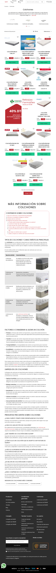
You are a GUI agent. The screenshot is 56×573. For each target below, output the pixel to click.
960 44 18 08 (14, 1)
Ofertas (8, 510)
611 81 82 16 (21, 1)
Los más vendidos (10, 502)
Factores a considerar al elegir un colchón (17, 217)
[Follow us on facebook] (34, 540)
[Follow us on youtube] (36, 540)
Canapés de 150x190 (11, 524)
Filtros (36, 31)
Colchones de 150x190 (35, 483)
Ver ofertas (25, 108)
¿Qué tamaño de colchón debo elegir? (18, 225)
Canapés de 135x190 (11, 522)
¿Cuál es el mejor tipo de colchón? (17, 224)
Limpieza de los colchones (14, 219)
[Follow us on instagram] (39, 540)
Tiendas (8, 505)
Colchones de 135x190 (23, 483)
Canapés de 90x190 (11, 519)
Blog (7, 507)
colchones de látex (23, 314)
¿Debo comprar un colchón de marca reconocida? (21, 233)
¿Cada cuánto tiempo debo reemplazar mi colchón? (22, 222)
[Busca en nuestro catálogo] (42, 2)
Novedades (9, 500)
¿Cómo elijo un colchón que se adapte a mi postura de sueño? (25, 227)
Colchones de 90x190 (10, 483)
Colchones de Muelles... (28, 24)
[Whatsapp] (3, 565)
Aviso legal (24, 504)
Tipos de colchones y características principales (19, 215)
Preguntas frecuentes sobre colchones (17, 220)
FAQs (22, 512)
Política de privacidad (26, 509)
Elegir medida (12, 62)
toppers (16, 364)
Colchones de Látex (43, 24)
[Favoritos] (47, 2)
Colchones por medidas (12, 24)
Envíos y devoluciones (26, 502)
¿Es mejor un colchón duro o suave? (18, 232)
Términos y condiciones (27, 507)
